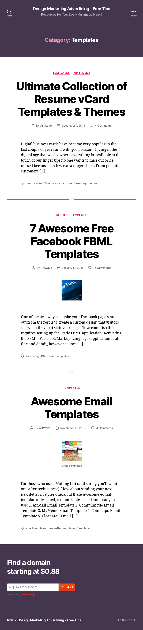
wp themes (90, 183)
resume (37, 183)
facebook (32, 356)
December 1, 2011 (73, 125)
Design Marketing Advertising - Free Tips (71, 9)
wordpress (75, 183)
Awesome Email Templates (71, 408)
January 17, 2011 (72, 268)
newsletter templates (61, 528)
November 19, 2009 (73, 428)
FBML (43, 356)
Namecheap (28, 594)
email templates (36, 528)
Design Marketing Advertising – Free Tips (50, 620)
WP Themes (82, 72)
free (51, 356)
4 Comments (103, 125)
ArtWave (46, 125)
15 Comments (102, 268)
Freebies (61, 215)
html (28, 183)
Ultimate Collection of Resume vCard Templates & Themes (71, 98)
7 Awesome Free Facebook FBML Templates (72, 241)
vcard (62, 183)
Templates (61, 72)
